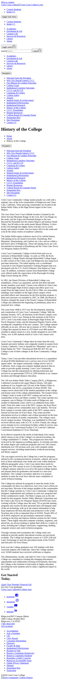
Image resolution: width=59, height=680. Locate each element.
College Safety (13, 95)
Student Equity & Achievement (20, 100)
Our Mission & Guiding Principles (21, 83)
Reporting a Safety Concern (19, 658)
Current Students (14, 9)
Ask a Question (13, 633)
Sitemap (10, 665)
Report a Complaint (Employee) (20, 653)
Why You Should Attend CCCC (20, 80)
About (9, 138)
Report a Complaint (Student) (19, 655)
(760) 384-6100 (8, 624)
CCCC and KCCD (15, 90)
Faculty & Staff (13, 646)
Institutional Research (16, 105)
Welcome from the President (19, 78)
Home (9, 136)
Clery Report (12, 638)
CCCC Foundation (15, 110)
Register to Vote (13, 651)
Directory (11, 643)
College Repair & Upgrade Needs (21, 115)
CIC (8, 636)
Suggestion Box (13, 117)
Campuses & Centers (16, 93)
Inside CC (11, 12)
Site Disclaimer (13, 120)
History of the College (16, 108)
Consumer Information (16, 641)
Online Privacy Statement (18, 663)
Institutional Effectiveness (18, 103)
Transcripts (11, 670)
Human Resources (15, 112)
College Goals (13, 85)
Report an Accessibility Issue (19, 660)
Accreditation (12, 631)
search (4, 51)
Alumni (10, 98)
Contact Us (11, 122)
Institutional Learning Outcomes (20, 88)
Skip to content (7, 2)
